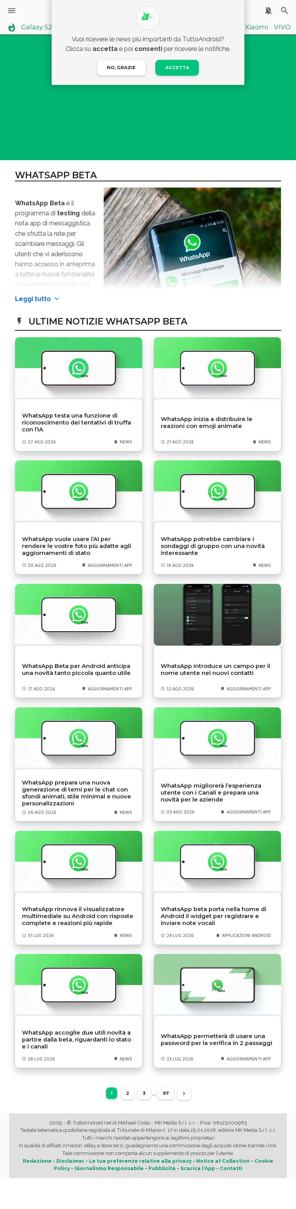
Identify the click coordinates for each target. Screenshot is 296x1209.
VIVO (282, 27)
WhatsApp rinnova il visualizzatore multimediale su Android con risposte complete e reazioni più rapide (77, 916)
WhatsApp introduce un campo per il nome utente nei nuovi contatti (215, 669)
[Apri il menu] (12, 10)
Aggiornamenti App (110, 565)
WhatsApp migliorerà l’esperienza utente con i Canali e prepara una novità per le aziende (211, 792)
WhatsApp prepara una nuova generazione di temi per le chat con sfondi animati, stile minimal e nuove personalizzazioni (76, 793)
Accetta (177, 67)
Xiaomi (256, 27)
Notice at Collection (223, 1161)
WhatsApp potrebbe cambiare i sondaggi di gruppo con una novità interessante (213, 546)
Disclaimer (70, 1161)
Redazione (37, 1161)
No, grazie (121, 67)
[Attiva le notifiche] (268, 10)
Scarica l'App (197, 1168)
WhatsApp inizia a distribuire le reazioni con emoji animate (206, 422)
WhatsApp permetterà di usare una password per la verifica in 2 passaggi (216, 1040)
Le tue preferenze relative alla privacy (140, 1161)
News (126, 442)
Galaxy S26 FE (43, 27)
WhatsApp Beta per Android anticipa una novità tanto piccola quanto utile (76, 669)
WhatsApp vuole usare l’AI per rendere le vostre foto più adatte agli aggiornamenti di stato (76, 546)
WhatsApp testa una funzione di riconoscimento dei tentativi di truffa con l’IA (76, 422)
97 (166, 1093)
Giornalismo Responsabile (109, 1168)
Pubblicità (162, 1168)
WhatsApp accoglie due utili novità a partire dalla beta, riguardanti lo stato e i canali (76, 1039)
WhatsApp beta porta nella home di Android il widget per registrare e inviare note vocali (213, 916)
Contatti (231, 1168)
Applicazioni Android (246, 935)
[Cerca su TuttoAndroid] (284, 10)
